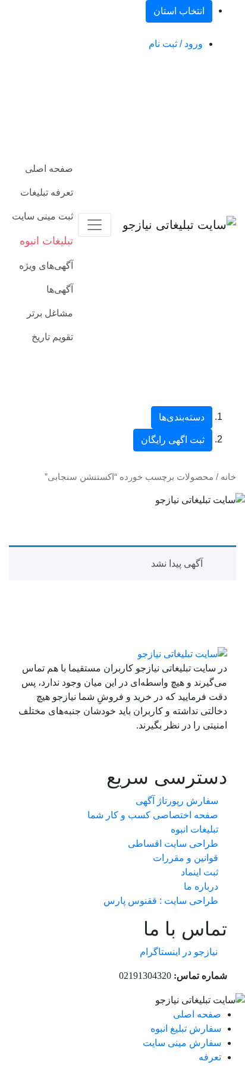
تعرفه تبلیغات (46, 192)
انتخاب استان (179, 11)
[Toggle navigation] (94, 225)
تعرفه (210, 1057)
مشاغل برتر (50, 313)
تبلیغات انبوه (194, 829)
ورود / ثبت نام (176, 44)
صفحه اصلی (49, 169)
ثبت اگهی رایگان (173, 440)
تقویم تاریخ (52, 337)
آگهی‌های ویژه (46, 265)
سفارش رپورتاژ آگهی (177, 801)
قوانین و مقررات (185, 858)
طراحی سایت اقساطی (173, 844)
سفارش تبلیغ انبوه (185, 1028)
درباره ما (201, 886)
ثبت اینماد (199, 872)
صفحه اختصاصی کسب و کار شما (152, 815)
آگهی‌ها (59, 289)
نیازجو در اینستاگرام (179, 952)
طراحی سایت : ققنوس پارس (160, 901)
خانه (228, 477)
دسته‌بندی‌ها (182, 417)
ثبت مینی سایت (42, 216)
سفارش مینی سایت (182, 1043)
